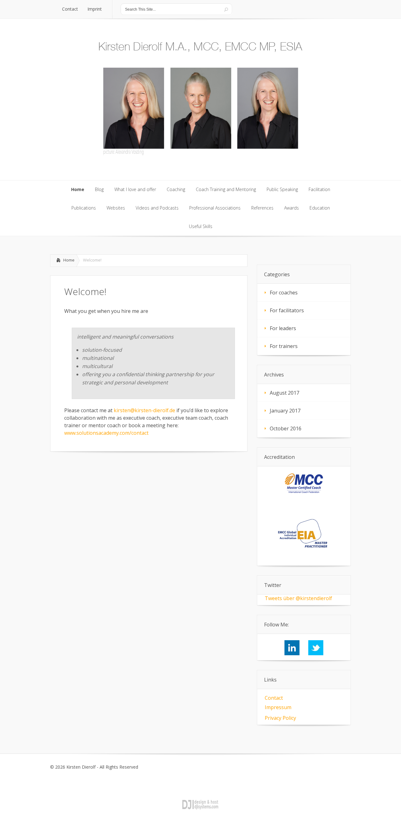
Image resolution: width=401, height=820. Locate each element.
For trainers (284, 346)
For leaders (283, 328)
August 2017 (284, 392)
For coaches (284, 292)
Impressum (278, 707)
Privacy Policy (280, 717)
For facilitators (287, 310)
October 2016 (285, 428)
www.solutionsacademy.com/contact (106, 432)
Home (69, 260)
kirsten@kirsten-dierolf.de (144, 410)
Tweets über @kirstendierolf (298, 598)
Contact (274, 697)
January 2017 (285, 410)
